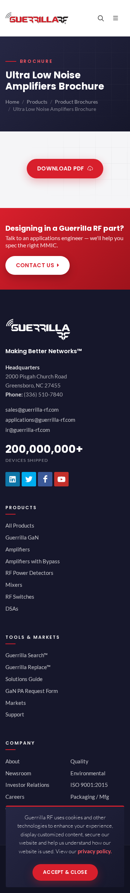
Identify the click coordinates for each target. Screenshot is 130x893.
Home (12, 102)
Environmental (87, 773)
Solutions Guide (24, 679)
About (12, 761)
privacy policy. (95, 851)
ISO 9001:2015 (89, 784)
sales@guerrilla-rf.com (31, 409)
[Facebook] (45, 479)
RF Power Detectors (29, 572)
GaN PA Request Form (31, 691)
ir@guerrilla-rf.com (27, 429)
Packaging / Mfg (89, 796)
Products (37, 102)
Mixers (13, 584)
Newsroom (18, 773)
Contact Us (35, 265)
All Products (19, 525)
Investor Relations (27, 784)
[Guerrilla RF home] (65, 329)
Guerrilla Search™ (26, 655)
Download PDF (60, 168)
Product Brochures (76, 102)
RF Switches (19, 596)
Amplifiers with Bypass (32, 561)
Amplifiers (17, 549)
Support (14, 714)
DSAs (11, 608)
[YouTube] (61, 479)
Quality (79, 761)
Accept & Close (65, 872)
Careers (15, 796)
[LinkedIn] (12, 479)
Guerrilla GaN (22, 537)
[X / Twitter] (29, 479)
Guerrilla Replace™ (28, 667)
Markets (15, 702)
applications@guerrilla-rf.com (40, 419)
